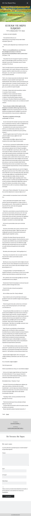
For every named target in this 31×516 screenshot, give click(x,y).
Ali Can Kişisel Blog (9, 3)
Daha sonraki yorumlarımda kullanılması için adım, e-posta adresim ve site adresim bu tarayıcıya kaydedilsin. (15, 490)
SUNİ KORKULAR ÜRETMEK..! (15, 428)
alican (23, 30)
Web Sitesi (5, 481)
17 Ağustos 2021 (13, 30)
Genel (7, 414)
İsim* (3, 468)
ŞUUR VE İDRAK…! (15, 423)
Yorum (4, 453)
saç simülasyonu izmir (15, 514)
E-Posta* (4, 474)
